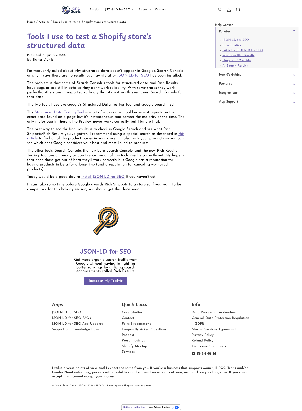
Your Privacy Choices (159, 407)
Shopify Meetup (134, 346)
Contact (128, 318)
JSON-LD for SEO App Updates (77, 324)
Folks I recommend (137, 324)
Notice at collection (134, 407)
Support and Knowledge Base (75, 329)
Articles (44, 21)
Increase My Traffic (106, 281)
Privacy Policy (203, 335)
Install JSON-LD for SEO (103, 177)
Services (128, 352)
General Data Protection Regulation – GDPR (220, 320)
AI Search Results (235, 65)
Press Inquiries (133, 340)
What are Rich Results (238, 55)
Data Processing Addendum (214, 312)
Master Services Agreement (214, 329)
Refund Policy (202, 340)
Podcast (128, 335)
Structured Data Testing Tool (59, 112)
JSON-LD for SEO (235, 40)
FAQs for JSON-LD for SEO (242, 50)
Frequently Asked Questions (144, 329)
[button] (119, 10)
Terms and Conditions (209, 346)
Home (31, 21)
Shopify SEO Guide (236, 60)
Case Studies (231, 45)
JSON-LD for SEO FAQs (71, 318)
